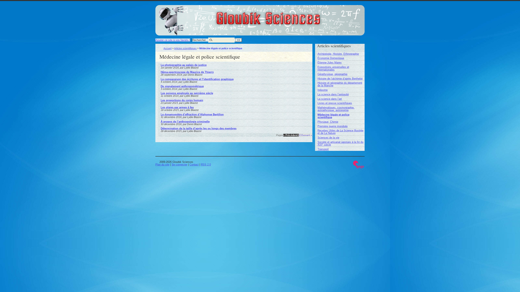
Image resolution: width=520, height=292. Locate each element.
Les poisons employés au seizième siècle (187, 93)
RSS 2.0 (206, 164)
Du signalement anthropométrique (182, 86)
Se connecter (179, 164)
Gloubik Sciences (290, 16)
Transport (323, 149)
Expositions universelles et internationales (333, 68)
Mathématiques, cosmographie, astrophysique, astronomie (335, 109)
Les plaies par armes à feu (177, 107)
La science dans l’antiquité (333, 94)
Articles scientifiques (185, 48)
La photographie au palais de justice (184, 65)
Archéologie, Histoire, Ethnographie (338, 53)
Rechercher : (199, 40)
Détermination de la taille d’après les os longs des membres (198, 128)
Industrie (322, 89)
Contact (194, 164)
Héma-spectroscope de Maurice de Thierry (187, 72)
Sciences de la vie (328, 137)
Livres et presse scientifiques (334, 103)
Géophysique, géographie (332, 74)
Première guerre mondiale (332, 126)
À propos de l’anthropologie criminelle (185, 121)
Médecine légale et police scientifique (333, 116)
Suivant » (307, 135)
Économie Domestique (330, 58)
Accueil (168, 48)
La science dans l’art (329, 98)
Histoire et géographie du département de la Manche (339, 84)
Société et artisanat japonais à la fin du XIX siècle (340, 143)
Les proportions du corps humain (182, 100)
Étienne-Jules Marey (329, 62)
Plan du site (162, 164)
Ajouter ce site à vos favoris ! (172, 40)
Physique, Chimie (327, 121)
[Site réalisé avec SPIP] (358, 167)
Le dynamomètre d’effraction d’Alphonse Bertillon (192, 114)
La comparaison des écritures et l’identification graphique (197, 79)
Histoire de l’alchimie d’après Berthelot (340, 78)
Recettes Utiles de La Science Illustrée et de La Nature (340, 132)
